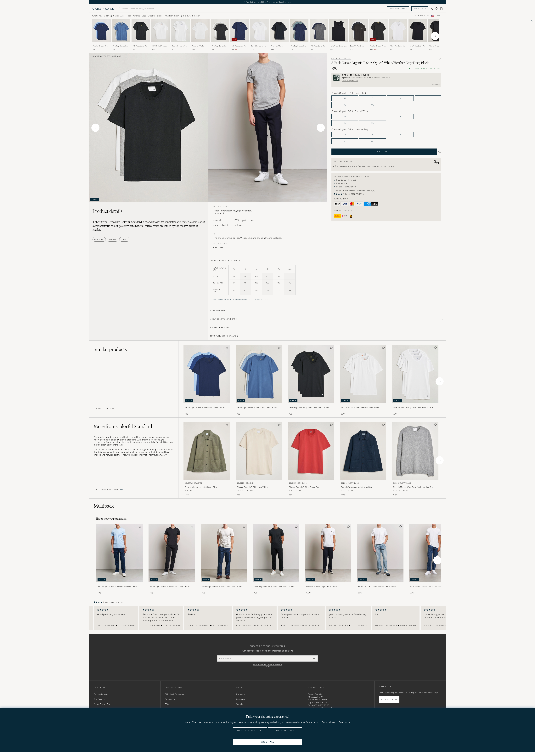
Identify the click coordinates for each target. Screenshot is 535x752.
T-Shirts (106, 56)
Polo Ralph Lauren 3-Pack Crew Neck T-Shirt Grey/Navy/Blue (298, 46)
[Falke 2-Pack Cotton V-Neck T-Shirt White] (398, 44)
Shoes (116, 16)
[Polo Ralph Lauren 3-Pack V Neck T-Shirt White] (259, 44)
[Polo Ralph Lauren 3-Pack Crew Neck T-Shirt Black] (141, 44)
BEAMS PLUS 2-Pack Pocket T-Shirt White (159, 46)
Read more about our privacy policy (267, 665)
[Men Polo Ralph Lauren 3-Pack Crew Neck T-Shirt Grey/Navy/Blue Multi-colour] (299, 30)
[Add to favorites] (226, 348)
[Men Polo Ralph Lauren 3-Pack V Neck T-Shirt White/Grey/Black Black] (220, 30)
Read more (436, 84)
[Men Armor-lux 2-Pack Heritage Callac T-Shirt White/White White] (200, 30)
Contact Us (170, 699)
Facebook (240, 699)
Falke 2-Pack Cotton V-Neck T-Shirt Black (417, 46)
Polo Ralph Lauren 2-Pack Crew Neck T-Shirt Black (378, 46)
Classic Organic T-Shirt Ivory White (252, 487)
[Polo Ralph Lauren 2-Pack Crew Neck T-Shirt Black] (378, 44)
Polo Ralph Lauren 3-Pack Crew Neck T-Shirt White (179, 46)
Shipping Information (174, 694)
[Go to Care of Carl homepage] (103, 9)
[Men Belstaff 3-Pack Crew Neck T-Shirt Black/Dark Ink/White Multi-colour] (358, 30)
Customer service (398, 9)
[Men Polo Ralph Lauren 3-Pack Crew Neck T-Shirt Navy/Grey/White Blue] (319, 30)
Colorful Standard (341, 58)
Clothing (108, 16)
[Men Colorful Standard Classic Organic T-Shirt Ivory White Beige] (259, 451)
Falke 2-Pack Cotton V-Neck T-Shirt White (397, 46)
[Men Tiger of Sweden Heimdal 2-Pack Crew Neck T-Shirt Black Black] (437, 30)
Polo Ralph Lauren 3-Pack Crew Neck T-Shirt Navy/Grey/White (318, 46)
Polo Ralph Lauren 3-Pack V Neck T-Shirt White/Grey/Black (218, 46)
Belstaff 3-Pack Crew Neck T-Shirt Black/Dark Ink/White (357, 46)
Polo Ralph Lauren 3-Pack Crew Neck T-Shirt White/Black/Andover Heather (169, 586)
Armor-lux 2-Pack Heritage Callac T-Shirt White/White (199, 46)
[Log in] (432, 8)
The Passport (99, 699)
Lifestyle (151, 16)
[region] (267, 618)
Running (178, 16)
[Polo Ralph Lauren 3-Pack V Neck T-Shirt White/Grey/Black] (220, 44)
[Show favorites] (436, 8)
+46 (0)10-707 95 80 (320, 705)
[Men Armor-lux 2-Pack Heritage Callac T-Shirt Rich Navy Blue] (279, 30)
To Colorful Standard (107, 489)
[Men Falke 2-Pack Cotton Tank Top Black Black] (338, 30)
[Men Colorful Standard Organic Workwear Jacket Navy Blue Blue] (363, 451)
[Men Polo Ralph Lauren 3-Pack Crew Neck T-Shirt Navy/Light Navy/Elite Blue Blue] (101, 30)
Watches (136, 16)
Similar (110, 349)
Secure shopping (101, 694)
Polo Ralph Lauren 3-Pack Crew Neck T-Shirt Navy (239, 46)
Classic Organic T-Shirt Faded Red (304, 487)
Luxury (197, 16)
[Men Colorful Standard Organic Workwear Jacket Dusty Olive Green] (206, 451)
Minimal (112, 239)
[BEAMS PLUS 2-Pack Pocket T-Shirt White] (160, 44)
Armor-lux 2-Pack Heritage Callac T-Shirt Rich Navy (278, 46)
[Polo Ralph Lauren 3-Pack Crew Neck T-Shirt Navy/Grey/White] (319, 44)
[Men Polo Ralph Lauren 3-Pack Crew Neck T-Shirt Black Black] (141, 30)
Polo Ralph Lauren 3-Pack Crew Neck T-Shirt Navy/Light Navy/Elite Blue (100, 46)
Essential (99, 239)
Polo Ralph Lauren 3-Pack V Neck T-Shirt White (259, 46)
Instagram (240, 694)
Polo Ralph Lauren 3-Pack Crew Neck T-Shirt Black (140, 46)
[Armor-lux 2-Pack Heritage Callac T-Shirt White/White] (200, 44)
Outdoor (169, 16)
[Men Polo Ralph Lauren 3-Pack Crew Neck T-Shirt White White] (180, 30)
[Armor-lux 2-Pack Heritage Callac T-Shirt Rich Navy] (279, 44)
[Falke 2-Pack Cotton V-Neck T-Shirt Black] (417, 44)
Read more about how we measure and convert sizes (239, 300)
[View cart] (441, 8)
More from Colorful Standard (123, 426)
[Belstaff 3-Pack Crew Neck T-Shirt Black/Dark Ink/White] (358, 44)
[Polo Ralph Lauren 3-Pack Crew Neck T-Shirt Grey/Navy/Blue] (299, 44)
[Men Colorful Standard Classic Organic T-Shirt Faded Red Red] (311, 451)
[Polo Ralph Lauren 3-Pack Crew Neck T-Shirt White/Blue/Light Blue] (121, 44)
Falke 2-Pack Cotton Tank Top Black (338, 46)
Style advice (420, 9)
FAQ (167, 704)
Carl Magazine (422, 16)
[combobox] (439, 16)
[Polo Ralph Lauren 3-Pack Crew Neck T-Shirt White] (180, 44)
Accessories (125, 16)
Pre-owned (188, 16)
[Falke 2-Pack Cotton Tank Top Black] (338, 44)
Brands (160, 16)
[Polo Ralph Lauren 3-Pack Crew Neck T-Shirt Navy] (239, 44)
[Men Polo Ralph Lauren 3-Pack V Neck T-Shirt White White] (259, 30)
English (439, 16)
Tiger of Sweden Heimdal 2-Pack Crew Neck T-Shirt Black (437, 46)
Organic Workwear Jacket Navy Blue (356, 487)
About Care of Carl (102, 704)
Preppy (124, 239)
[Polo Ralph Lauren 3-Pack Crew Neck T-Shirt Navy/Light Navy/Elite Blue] (101, 44)
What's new (97, 16)
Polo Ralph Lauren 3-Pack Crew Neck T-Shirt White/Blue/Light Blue (120, 46)
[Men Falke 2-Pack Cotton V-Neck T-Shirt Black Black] (417, 30)
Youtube (239, 704)
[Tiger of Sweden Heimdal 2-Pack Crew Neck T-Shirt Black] (437, 44)
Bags (144, 16)
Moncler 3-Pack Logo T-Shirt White (321, 586)
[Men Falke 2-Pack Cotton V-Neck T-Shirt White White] (398, 30)
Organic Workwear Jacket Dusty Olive (201, 487)
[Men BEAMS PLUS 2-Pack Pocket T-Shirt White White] (160, 30)
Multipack (116, 56)
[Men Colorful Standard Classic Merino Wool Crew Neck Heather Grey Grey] (415, 451)
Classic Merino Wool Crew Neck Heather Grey (413, 487)
